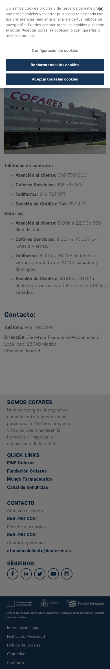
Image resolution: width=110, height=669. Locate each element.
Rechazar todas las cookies (55, 64)
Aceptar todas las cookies (55, 79)
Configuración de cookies (55, 50)
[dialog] (55, 44)
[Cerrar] (101, 9)
